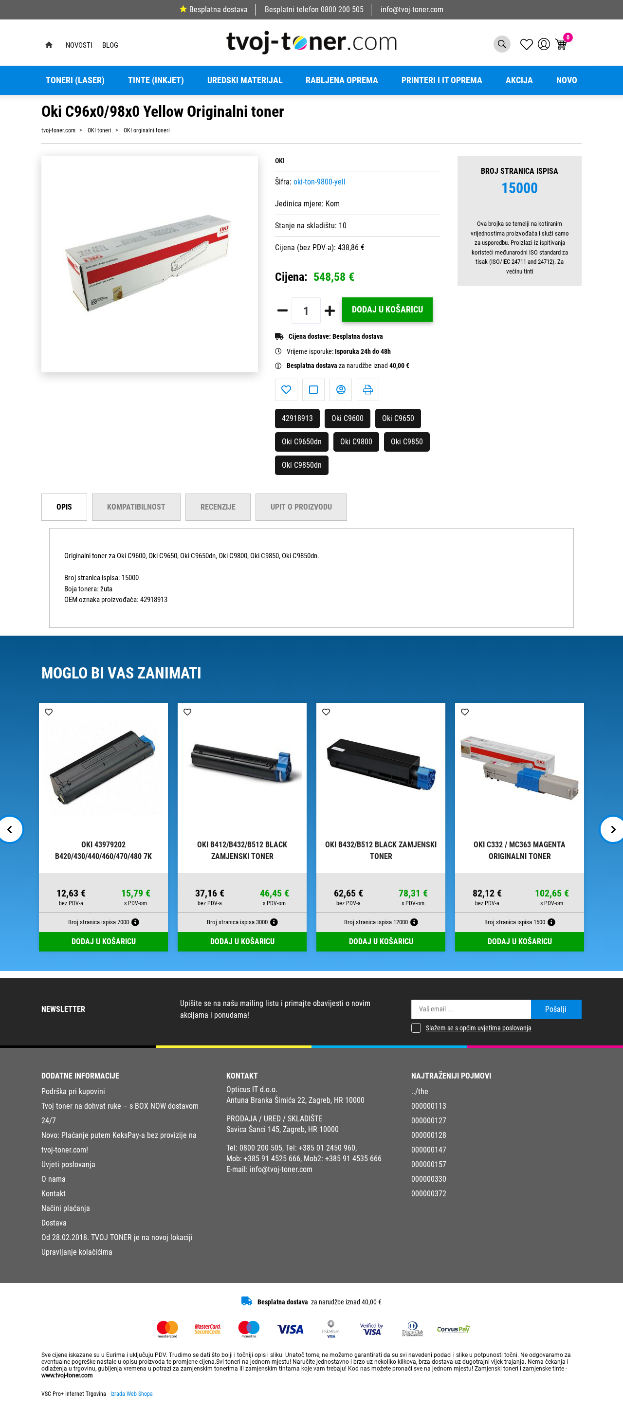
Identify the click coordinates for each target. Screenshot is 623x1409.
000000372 (428, 1193)
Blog (110, 45)
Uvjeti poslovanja (68, 1164)
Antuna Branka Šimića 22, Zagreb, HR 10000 (295, 1100)
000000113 (428, 1106)
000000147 (428, 1149)
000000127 (428, 1120)
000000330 (428, 1179)
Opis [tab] (64, 507)
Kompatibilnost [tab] (136, 507)
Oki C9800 (356, 441)
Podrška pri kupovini (73, 1091)
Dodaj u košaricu (387, 309)
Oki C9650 (398, 418)
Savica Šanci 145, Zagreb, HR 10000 (282, 1129)
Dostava (54, 1222)
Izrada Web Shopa (131, 1394)
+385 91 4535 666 (353, 1158)
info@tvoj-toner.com (412, 9)
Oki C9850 (407, 441)
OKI (280, 161)
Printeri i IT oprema (442, 80)
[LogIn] (544, 44)
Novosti (79, 45)
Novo (566, 80)
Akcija (519, 80)
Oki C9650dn (302, 441)
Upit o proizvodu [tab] (301, 507)
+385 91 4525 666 (272, 1158)
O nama (53, 1179)
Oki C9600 (347, 418)
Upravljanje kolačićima (76, 1252)
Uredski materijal (245, 80)
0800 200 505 (342, 9)
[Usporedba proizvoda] (313, 390)
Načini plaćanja (65, 1208)
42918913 (297, 418)
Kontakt (53, 1193)
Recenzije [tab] (218, 507)
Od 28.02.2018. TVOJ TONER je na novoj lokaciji (117, 1237)
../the (419, 1091)
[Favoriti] (286, 390)
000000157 (428, 1164)
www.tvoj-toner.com (67, 1375)
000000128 (428, 1135)
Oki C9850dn (302, 465)
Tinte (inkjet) (156, 80)
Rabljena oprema (342, 80)
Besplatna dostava (218, 9)
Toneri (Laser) (75, 80)
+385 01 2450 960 (327, 1148)
